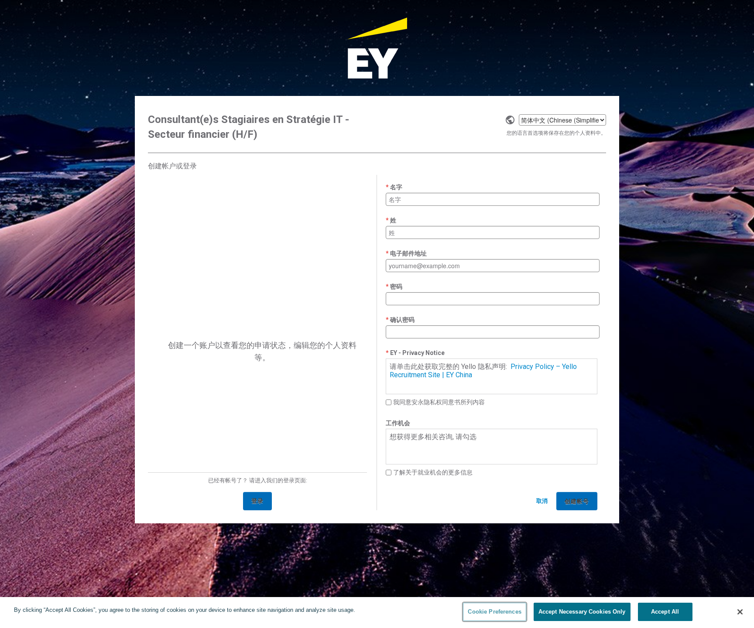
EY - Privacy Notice (417, 352)
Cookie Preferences (494, 611)
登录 (257, 501)
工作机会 (398, 423)
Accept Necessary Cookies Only (582, 611)
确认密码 (402, 319)
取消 (542, 501)
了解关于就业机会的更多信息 (433, 472)
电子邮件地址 (408, 253)
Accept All (665, 611)
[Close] (740, 611)
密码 (396, 286)
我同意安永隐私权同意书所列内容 (439, 402)
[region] (377, 612)
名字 (396, 187)
